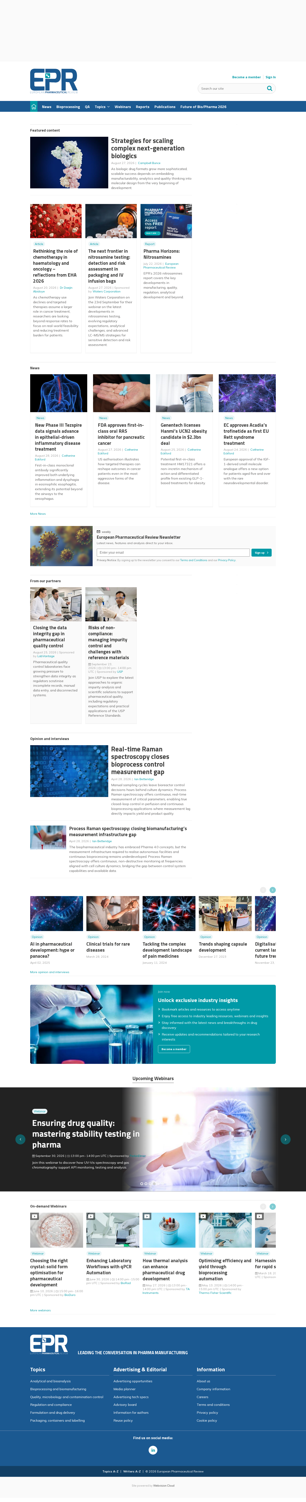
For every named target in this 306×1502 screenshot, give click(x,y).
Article (39, 244)
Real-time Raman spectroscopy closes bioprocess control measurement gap (140, 760)
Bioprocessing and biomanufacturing (58, 1389)
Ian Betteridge (144, 779)
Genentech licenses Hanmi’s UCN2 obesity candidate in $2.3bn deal (184, 433)
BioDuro (70, 1295)
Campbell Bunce (149, 163)
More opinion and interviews (49, 972)
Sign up (260, 552)
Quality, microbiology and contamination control (66, 1397)
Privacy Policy (227, 560)
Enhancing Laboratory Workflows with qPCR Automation (109, 1266)
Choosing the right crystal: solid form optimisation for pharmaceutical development (49, 1272)
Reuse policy (123, 1420)
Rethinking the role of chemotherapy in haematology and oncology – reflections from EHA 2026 (55, 266)
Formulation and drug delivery (52, 1412)
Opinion (37, 937)
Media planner (124, 1389)
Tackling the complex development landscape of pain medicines (167, 950)
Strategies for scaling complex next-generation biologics (148, 148)
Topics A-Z (110, 1471)
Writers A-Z (132, 1471)
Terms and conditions (213, 1405)
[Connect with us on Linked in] (153, 1450)
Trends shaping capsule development (223, 947)
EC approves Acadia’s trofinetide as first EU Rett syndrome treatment (246, 433)
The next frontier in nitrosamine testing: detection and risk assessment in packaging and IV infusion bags (109, 266)
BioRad (126, 1283)
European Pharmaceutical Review (161, 265)
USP (120, 672)
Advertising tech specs (131, 1397)
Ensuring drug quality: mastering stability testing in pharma (84, 1133)
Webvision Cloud (163, 1485)
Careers (202, 1397)
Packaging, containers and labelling (57, 1420)
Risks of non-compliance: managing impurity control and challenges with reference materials (108, 642)
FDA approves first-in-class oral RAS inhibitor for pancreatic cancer (121, 433)
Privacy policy (207, 1412)
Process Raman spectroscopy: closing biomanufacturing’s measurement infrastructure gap (128, 831)
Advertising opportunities (132, 1381)
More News (38, 514)
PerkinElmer (136, 1156)
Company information (213, 1389)
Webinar (38, 1111)
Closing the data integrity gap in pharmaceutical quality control (50, 636)
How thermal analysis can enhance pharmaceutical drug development (165, 1269)
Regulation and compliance (51, 1405)
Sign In (271, 77)
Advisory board (125, 1405)
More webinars (40, 1310)
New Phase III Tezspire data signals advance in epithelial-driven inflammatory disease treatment (58, 437)
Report (149, 244)
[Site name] (54, 92)
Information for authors (131, 1412)
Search (269, 87)
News (40, 418)
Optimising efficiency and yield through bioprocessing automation (225, 1269)
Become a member (246, 77)
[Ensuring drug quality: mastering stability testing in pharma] (154, 1183)
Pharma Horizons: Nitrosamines (161, 254)
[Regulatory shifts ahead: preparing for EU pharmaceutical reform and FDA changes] (146, 1183)
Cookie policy (207, 1420)
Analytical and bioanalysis (50, 1381)
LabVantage (46, 656)
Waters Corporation (107, 291)
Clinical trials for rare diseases (108, 947)
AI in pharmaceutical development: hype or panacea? (52, 950)
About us (203, 1381)
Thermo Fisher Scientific (215, 1293)
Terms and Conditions (193, 560)
